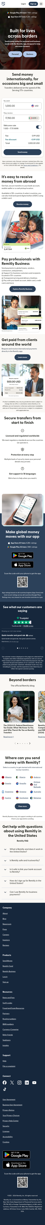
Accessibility (8, 1137)
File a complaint (9, 1066)
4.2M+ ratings (24, 17)
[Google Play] (22, 555)
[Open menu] (41, 4)
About (5, 913)
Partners (6, 1014)
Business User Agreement (12, 1105)
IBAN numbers (8, 1024)
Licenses (6, 1131)
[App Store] (22, 564)
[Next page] (30, 743)
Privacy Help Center (11, 1121)
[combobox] (34, 118)
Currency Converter (11, 1029)
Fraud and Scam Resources (13, 1008)
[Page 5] (27, 743)
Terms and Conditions (31, 165)
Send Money (7, 961)
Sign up (33, 4)
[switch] (39, 127)
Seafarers (6, 1040)
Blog (4, 919)
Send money (22, 152)
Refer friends (8, 1035)
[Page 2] (20, 743)
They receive (8, 113)
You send (6, 101)
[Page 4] (25, 743)
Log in (23, 4)
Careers (6, 935)
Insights (6, 1045)
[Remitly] (3, 4)
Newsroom (7, 924)
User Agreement (9, 1100)
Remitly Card (8, 966)
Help (4, 1061)
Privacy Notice (8, 1110)
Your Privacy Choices (11, 1115)
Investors (6, 940)
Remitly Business (9, 971)
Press (5, 929)
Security (6, 1126)
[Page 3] (22, 743)
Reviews (6, 945)
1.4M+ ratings (24, 13)
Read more (8, 737)
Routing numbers (9, 1019)
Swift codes (7, 1003)
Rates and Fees (9, 998)
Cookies (6, 1142)
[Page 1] (17, 743)
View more (22, 806)
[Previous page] (15, 743)
